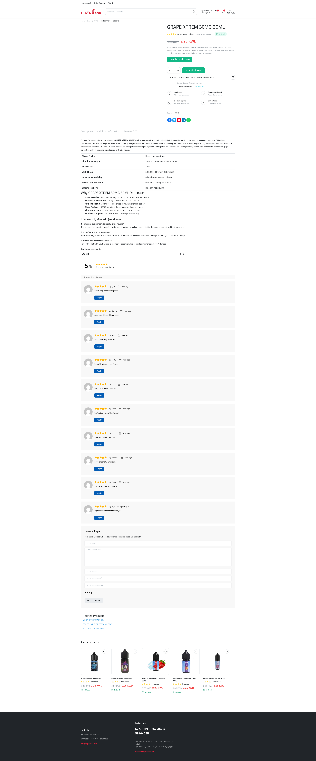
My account (86, 3)
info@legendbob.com (89, 380)
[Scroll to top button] (310, 755)
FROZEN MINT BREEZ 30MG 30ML (98, 261)
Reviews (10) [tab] (130, 131)
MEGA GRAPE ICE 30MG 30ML (214, 315)
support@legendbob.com (144, 388)
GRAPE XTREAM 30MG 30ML (121, 315)
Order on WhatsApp (181, 59)
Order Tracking (99, 3)
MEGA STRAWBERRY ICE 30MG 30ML (153, 316)
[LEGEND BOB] (91, 12)
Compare (106, 293)
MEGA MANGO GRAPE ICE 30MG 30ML (184, 316)
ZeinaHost (124, 415)
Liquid (89, 21)
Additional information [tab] (108, 131)
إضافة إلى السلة (195, 70)
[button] (85, 83)
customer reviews (185, 34)
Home (83, 21)
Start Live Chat (199, 86)
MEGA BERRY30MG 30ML (94, 257)
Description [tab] (87, 131)
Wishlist (111, 3)
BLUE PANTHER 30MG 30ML (91, 315)
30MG (96, 21)
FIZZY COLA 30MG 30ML (93, 265)
